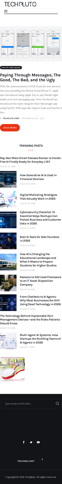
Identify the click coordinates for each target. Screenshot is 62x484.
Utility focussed (11, 67)
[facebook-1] (24, 442)
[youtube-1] (38, 442)
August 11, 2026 (27, 347)
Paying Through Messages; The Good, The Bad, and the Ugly (30, 77)
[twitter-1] (31, 442)
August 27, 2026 (8, 166)
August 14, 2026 (27, 309)
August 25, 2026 (28, 203)
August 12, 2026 (7, 328)
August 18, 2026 (27, 245)
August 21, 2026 (27, 228)
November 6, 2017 (29, 118)
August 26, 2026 (28, 184)
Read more (10, 128)
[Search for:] (31, 403)
